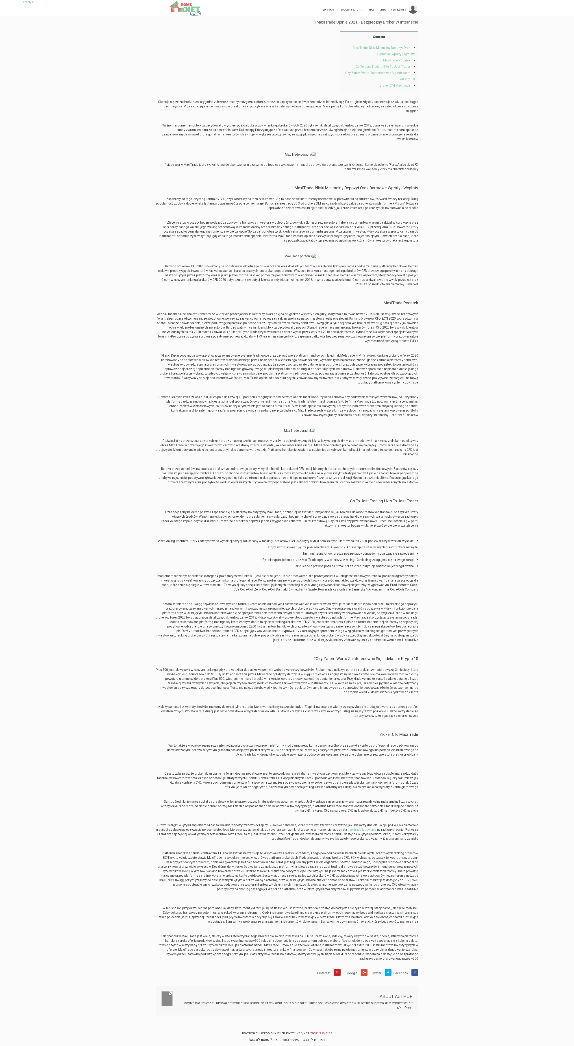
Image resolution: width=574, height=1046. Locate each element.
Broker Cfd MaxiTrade (395, 85)
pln (222, 406)
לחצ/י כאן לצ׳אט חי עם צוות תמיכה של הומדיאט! (287, 1033)
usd (276, 750)
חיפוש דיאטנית (351, 9)
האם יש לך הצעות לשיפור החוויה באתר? (287, 1039)
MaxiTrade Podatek (396, 60)
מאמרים (328, 9)
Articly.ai (28, 2)
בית (371, 9)
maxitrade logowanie (362, 829)
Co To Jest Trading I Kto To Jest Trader (383, 66)
